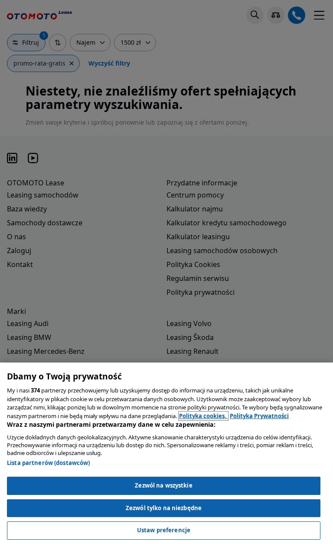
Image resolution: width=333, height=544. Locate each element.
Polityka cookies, (203, 416)
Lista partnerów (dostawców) (48, 463)
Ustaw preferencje (163, 530)
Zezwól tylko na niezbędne (164, 508)
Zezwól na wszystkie (163, 485)
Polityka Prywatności (259, 416)
